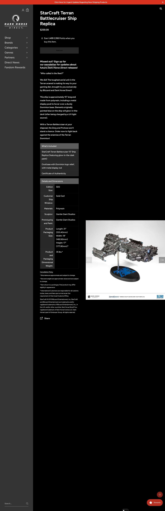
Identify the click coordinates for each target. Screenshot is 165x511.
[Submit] (27, 503)
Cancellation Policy (46, 272)
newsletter (50, 64)
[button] (123, 510)
